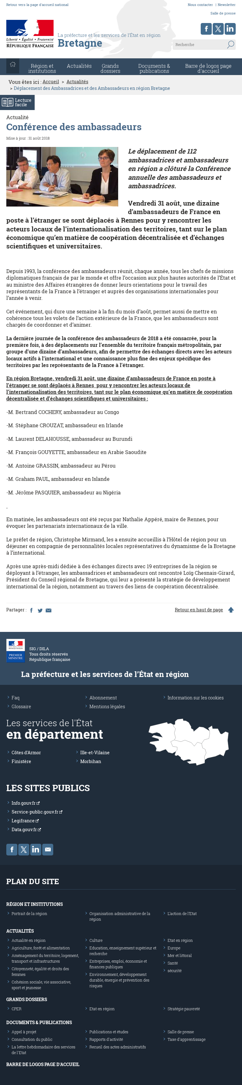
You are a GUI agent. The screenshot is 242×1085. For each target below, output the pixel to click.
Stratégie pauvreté (184, 1008)
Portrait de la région (29, 913)
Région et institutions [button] (42, 68)
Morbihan (90, 761)
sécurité (175, 970)
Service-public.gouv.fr (35, 812)
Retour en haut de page (199, 610)
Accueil (51, 82)
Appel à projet (24, 1031)
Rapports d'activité (106, 1039)
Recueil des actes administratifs (117, 1046)
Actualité (17, 117)
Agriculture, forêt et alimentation (41, 947)
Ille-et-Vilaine (95, 752)
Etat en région (180, 940)
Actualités (79, 65)
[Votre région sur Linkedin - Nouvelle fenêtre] (230, 29)
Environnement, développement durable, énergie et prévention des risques (119, 980)
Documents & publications (154, 68)
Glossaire (21, 706)
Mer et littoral (180, 955)
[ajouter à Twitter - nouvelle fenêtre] (39, 609)
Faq (16, 698)
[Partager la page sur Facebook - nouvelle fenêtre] (31, 609)
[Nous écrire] (47, 849)
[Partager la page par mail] (48, 609)
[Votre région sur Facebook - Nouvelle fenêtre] (206, 29)
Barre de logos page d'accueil (208, 68)
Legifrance (24, 821)
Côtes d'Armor (26, 752)
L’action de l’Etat (182, 913)
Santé (173, 962)
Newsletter (227, 4)
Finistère (21, 761)
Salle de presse (223, 13)
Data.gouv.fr (25, 829)
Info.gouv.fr (24, 803)
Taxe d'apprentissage (186, 1039)
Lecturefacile (23, 102)
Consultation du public (32, 1039)
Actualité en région (29, 940)
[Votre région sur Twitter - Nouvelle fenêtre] (218, 29)
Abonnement (103, 698)
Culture (95, 940)
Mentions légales (107, 706)
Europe (174, 947)
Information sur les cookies (196, 698)
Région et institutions (34, 904)
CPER (16, 1008)
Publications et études (108, 1031)
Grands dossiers (110, 68)
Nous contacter (200, 4)
